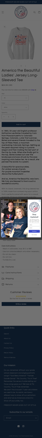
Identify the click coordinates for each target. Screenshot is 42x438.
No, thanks (34, 234)
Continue (34, 231)
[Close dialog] (40, 201)
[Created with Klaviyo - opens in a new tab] (21, 238)
